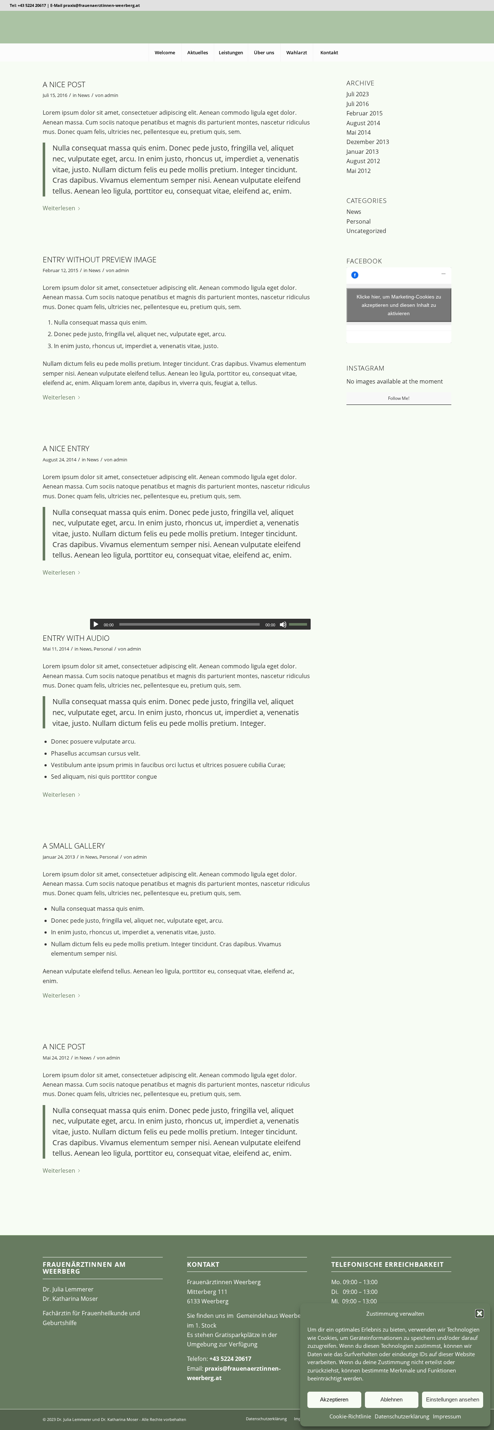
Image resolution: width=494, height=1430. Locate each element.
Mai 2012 (358, 171)
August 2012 (363, 161)
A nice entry (66, 448)
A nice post (64, 84)
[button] (479, 1313)
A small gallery (74, 846)
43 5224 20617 (232, 1359)
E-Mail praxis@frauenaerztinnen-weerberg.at (95, 5)
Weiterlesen (59, 208)
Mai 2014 (358, 132)
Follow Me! (398, 398)
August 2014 (363, 123)
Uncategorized (366, 231)
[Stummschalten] (283, 624)
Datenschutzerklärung (402, 1416)
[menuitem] (165, 52)
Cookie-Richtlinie (350, 1416)
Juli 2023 (357, 94)
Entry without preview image (100, 259)
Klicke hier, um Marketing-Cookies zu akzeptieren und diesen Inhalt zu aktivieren (399, 305)
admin (111, 95)
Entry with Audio (76, 638)
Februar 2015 (364, 113)
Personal (103, 649)
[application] (200, 624)
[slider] (300, 624)
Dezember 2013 (367, 142)
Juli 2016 (357, 104)
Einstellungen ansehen (452, 1399)
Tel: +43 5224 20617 (28, 5)
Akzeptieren (334, 1399)
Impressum (447, 1416)
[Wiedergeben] (95, 624)
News (84, 95)
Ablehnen (391, 1399)
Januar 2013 (362, 152)
